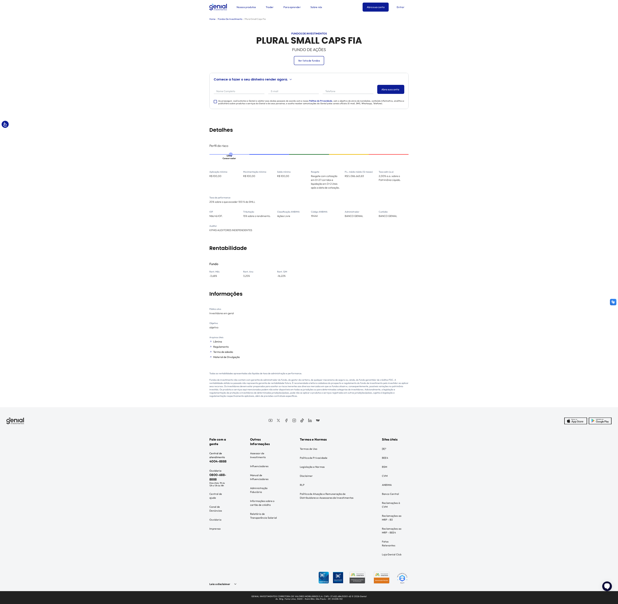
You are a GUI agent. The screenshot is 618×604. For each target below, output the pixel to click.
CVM (385, 475)
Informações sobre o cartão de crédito (262, 502)
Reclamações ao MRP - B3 (391, 517)
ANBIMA (387, 484)
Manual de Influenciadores (259, 477)
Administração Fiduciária (259, 490)
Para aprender (292, 7)
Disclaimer (306, 475)
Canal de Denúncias (215, 508)
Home (212, 19)
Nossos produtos (246, 7)
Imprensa (215, 528)
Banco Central (390, 493)
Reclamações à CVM (391, 504)
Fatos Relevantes (388, 543)
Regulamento (221, 346)
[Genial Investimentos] (218, 7)
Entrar (400, 7)
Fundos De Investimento (230, 19)
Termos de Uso (308, 448)
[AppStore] (575, 421)
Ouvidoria (215, 519)
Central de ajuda (215, 495)
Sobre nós (316, 7)
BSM (384, 466)
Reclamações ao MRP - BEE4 (391, 530)
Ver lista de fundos (309, 60)
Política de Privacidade (320, 101)
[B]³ (384, 448)
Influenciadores (259, 466)
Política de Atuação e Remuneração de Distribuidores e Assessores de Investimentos (327, 495)
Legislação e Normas (312, 466)
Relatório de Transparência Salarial (263, 515)
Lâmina (217, 341)
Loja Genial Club (391, 554)
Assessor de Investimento (258, 455)
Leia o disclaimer (219, 584)
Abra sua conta (375, 7)
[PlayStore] (600, 421)
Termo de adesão (223, 351)
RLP (302, 484)
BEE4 (385, 457)
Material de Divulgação (226, 357)
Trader (270, 7)
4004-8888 (218, 461)
